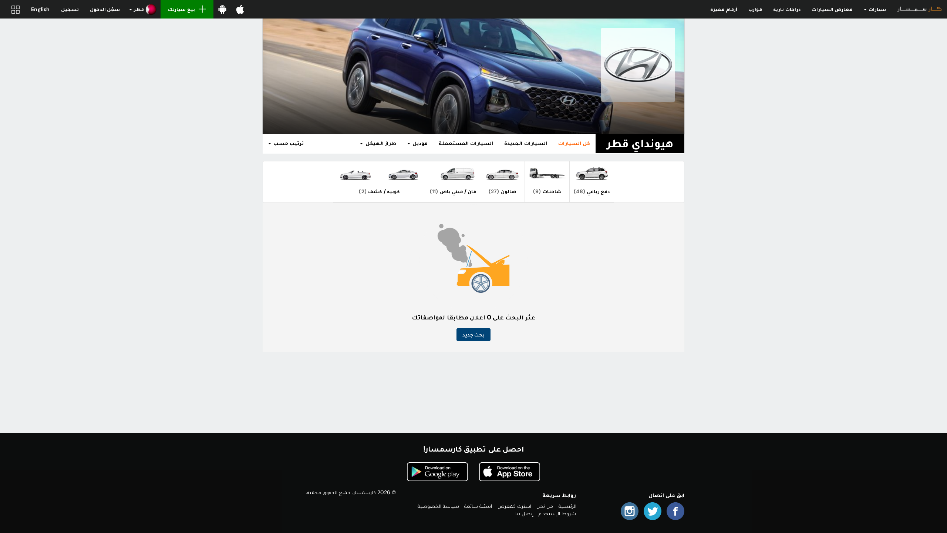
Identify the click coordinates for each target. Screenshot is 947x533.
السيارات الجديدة (525, 143)
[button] (143, 9)
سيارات (876, 9)
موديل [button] (419, 143)
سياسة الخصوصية (438, 506)
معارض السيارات (832, 9)
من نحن (544, 506)
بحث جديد (473, 334)
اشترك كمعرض (514, 506)
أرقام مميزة (723, 9)
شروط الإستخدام (557, 513)
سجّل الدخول (105, 9)
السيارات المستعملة (466, 143)
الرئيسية (567, 506)
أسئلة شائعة (478, 506)
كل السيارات (574, 143)
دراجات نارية (787, 9)
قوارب (755, 9)
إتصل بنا (524, 513)
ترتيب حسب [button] (288, 143)
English (40, 9)
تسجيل (70, 9)
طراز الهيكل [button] (380, 143)
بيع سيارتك (181, 9)
